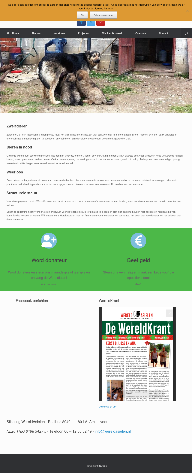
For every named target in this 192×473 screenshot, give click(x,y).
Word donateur (49, 260)
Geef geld (138, 260)
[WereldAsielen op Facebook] (81, 21)
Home (15, 33)
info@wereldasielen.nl (113, 431)
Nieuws (36, 33)
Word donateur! (49, 284)
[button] (186, 33)
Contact (163, 33)
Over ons (140, 33)
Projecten (83, 33)
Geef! (138, 284)
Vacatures (59, 33)
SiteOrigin (102, 465)
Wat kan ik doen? (112, 33)
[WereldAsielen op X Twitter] (91, 21)
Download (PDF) (107, 406)
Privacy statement (103, 15)
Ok (82, 15)
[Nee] (187, 11)
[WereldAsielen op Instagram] (100, 21)
